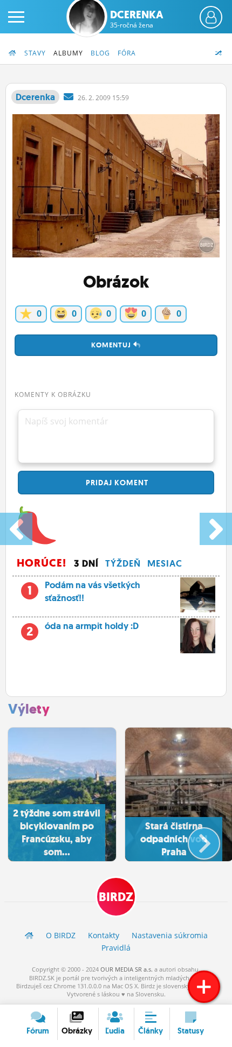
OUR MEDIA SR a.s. (126, 969)
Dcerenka (136, 19)
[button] (195, 839)
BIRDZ (116, 897)
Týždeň (123, 563)
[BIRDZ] (29, 935)
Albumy (68, 53)
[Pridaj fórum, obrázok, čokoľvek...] (204, 987)
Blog (100, 53)
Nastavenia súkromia (170, 935)
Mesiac (164, 563)
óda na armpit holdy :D (82, 629)
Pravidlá (116, 948)
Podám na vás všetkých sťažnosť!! (84, 591)
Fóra (127, 53)
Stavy (35, 53)
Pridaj (116, 482)
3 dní (86, 563)
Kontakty (103, 935)
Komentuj (112, 345)
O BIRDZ (61, 935)
